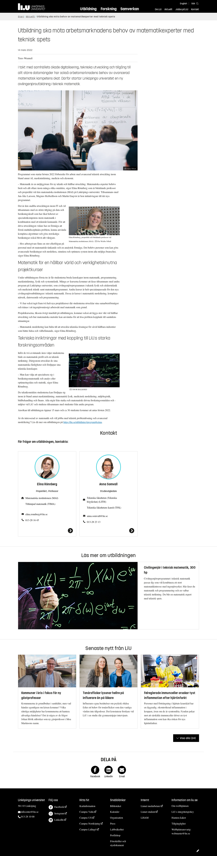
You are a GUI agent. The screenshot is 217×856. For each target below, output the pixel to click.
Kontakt (195, 9)
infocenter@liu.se (29, 811)
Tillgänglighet (179, 823)
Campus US (85, 817)
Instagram (59, 813)
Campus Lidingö (87, 829)
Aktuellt (168, 9)
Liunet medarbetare (150, 806)
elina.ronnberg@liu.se (36, 514)
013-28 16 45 (32, 520)
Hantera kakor (179, 817)
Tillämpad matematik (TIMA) (40, 503)
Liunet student (148, 811)
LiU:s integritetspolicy (183, 811)
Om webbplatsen (180, 805)
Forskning (109, 8)
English (183, 3)
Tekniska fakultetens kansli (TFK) (104, 507)
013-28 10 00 (27, 816)
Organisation (116, 817)
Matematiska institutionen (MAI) (41, 498)
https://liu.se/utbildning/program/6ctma (82, 422)
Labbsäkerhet (117, 829)
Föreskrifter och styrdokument (118, 843)
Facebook (59, 806)
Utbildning (88, 8)
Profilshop (115, 835)
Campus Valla (86, 811)
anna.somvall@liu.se (97, 516)
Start (21, 16)
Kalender (114, 811)
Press (112, 823)
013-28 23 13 (93, 521)
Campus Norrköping (89, 823)
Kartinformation (87, 806)
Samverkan (129, 8)
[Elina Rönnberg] (47, 530)
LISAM (145, 817)
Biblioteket (115, 806)
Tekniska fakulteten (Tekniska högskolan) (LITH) (102, 499)
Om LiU (158, 9)
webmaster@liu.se (181, 833)
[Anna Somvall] (108, 530)
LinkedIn (59, 819)
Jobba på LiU (181, 9)
